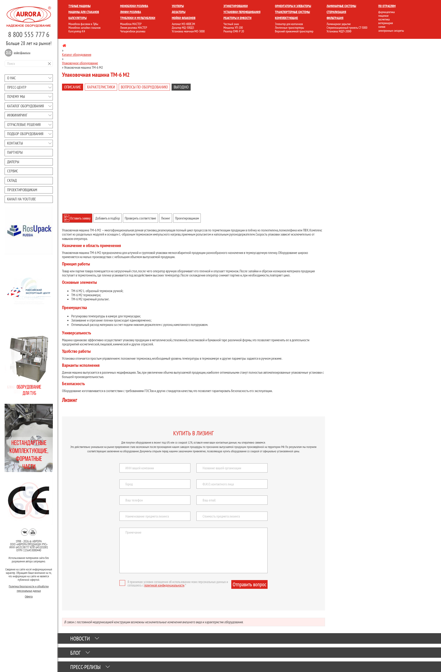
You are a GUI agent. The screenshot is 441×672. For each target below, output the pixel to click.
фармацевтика (386, 12)
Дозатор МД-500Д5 (183, 28)
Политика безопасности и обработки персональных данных (29, 588)
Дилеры (13, 161)
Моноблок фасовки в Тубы (83, 24)
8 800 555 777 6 (28, 34)
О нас (11, 77)
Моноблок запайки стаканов (84, 28)
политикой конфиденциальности (164, 585)
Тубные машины (79, 6)
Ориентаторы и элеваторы (293, 6)
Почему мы (16, 96)
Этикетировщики (235, 6)
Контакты (15, 143)
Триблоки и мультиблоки (137, 18)
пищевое (383, 16)
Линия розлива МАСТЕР (133, 28)
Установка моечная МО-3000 (188, 31)
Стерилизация (336, 12)
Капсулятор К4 (76, 31)
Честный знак (231, 24)
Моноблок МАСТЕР (130, 24)
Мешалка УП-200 (233, 28)
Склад (12, 180)
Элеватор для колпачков (289, 24)
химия (381, 27)
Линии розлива (130, 12)
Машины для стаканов (83, 12)
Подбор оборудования (25, 133)
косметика (384, 19)
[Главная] (64, 46)
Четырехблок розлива (132, 31)
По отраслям (387, 6)
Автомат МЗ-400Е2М (183, 24)
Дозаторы (178, 12)
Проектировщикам (22, 189)
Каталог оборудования (25, 105)
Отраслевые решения (24, 124)
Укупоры (178, 6)
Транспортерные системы (292, 12)
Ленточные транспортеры (289, 28)
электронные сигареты (391, 30)
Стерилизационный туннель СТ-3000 (347, 28)
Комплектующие (286, 18)
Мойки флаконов (183, 18)
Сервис (12, 171)
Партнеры (15, 152)
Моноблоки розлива (134, 6)
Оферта (29, 596)
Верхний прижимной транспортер (294, 31)
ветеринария (385, 23)
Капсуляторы (77, 18)
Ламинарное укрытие (339, 24)
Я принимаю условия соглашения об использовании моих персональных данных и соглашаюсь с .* (177, 583)
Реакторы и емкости (237, 18)
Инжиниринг (17, 115)
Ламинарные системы (341, 6)
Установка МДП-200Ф (339, 31)
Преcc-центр (16, 87)
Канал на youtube (21, 199)
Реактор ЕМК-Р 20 (233, 31)
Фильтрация (335, 18)
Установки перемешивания (241, 12)
